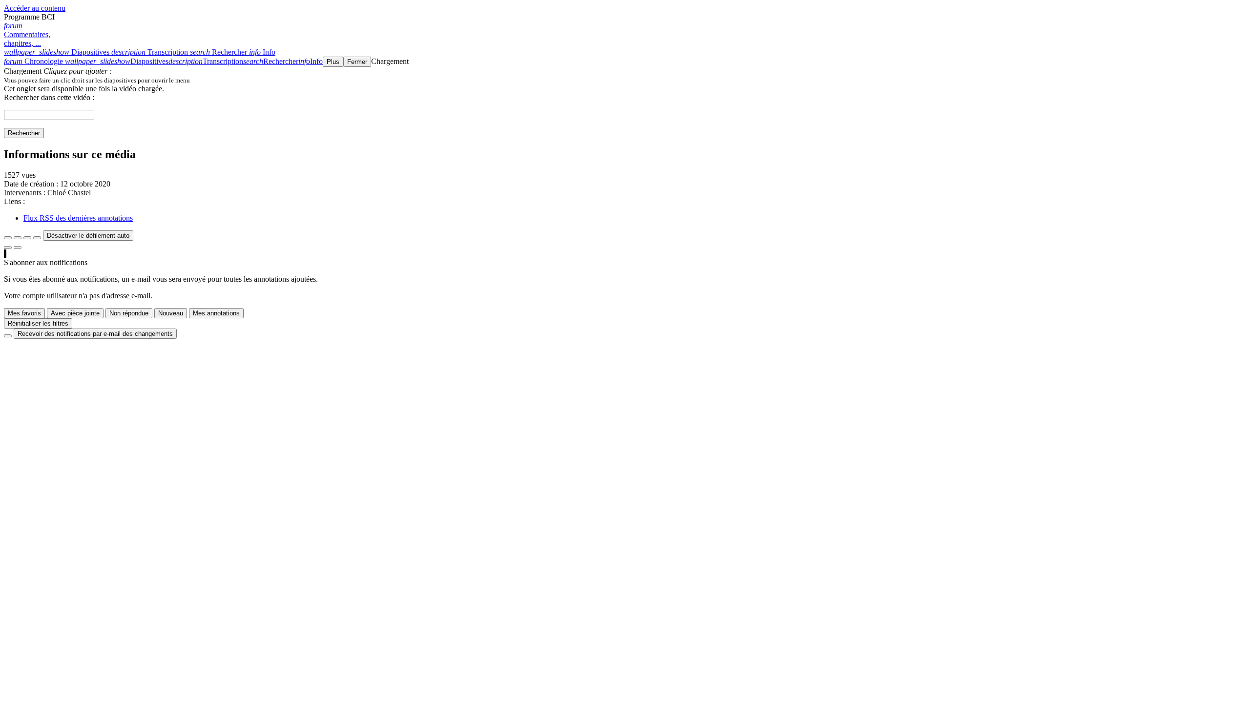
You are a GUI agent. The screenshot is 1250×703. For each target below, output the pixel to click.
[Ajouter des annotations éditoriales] (17, 247)
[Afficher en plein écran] (8, 237)
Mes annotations (216, 313)
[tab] (57, 52)
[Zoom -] (27, 237)
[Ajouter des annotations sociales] (8, 247)
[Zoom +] (37, 237)
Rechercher (24, 133)
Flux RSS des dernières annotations (78, 218)
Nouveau (170, 313)
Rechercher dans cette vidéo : (49, 97)
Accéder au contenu (34, 8)
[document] (625, 80)
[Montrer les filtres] (17, 237)
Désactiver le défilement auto (88, 235)
